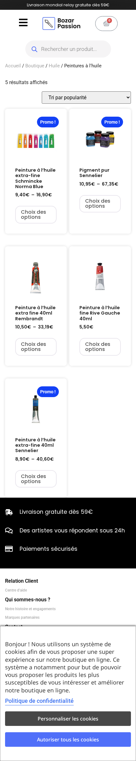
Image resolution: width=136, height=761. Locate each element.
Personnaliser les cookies (68, 718)
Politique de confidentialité (39, 700)
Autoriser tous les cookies (68, 739)
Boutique (34, 66)
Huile (54, 66)
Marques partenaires (22, 617)
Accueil (13, 66)
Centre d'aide (16, 590)
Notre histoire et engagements (30, 609)
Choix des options (33, 214)
